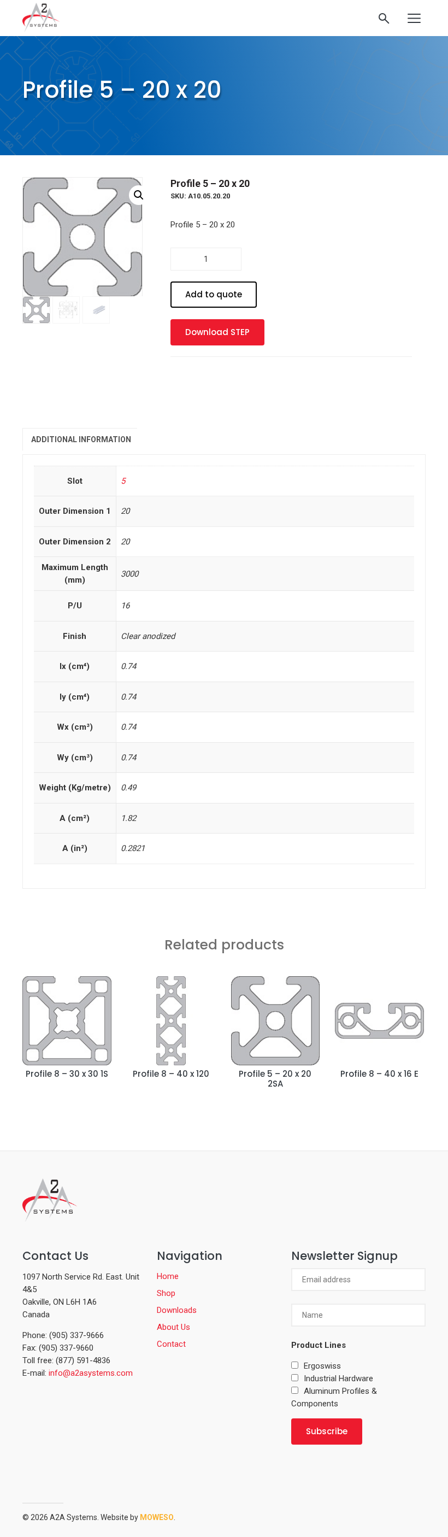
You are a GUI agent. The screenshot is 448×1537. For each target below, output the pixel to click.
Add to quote (213, 294)
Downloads (177, 1310)
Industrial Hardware (338, 1378)
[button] (139, 195)
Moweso (157, 1517)
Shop (166, 1293)
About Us (173, 1327)
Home (168, 1276)
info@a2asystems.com (91, 1373)
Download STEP (217, 332)
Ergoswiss (322, 1366)
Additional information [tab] (81, 439)
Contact (171, 1344)
